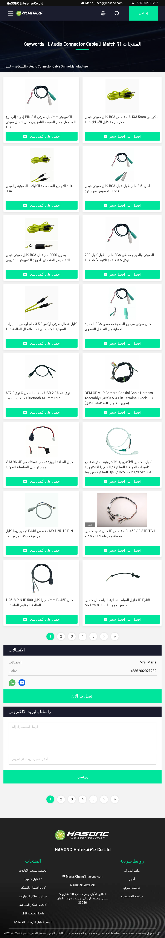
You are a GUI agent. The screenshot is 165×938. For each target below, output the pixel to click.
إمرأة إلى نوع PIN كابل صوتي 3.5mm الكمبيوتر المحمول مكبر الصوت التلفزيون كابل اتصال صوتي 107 (41, 122)
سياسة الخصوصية (132, 896)
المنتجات (20, 66)
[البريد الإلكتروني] (22, 682)
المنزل (7, 66)
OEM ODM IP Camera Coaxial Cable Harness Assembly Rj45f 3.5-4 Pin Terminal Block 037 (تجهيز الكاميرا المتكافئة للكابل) (119, 398)
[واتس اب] (12, 682)
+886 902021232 (146, 3)
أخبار (132, 879)
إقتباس (143, 13)
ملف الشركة (132, 870)
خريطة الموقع (132, 887)
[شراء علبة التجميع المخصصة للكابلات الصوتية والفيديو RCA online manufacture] (42, 165)
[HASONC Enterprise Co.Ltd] (29, 13)
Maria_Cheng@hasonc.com (103, 3)
